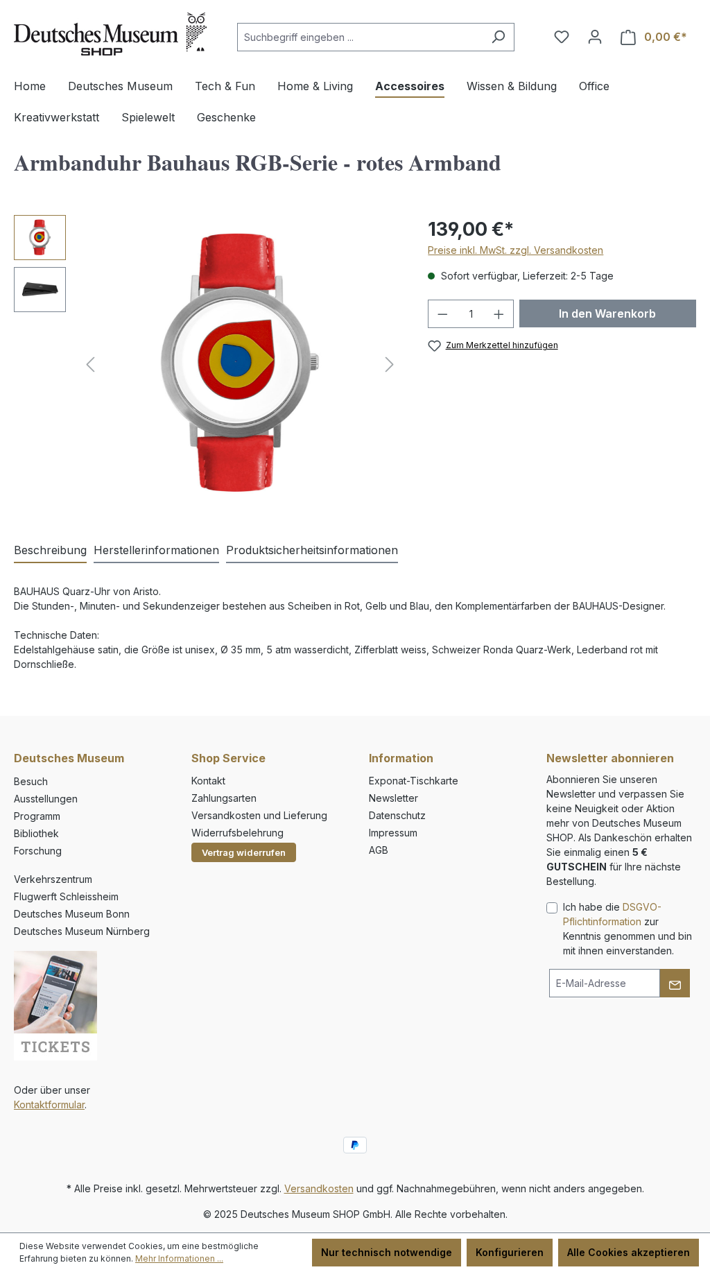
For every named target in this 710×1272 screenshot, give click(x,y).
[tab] (50, 550)
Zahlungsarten (224, 798)
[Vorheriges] (90, 364)
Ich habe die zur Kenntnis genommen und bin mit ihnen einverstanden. (627, 928)
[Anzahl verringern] (442, 314)
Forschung (38, 851)
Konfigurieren (510, 1252)
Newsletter (393, 798)
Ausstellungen (46, 799)
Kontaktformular (49, 1104)
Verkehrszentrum (53, 879)
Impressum (393, 833)
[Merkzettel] (561, 37)
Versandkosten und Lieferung (259, 815)
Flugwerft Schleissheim (66, 896)
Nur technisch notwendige (386, 1252)
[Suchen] (498, 37)
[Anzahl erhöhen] (499, 314)
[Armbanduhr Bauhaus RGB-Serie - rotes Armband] (240, 364)
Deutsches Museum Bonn (72, 914)
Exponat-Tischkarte (413, 781)
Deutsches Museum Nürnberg (82, 931)
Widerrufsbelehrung (237, 833)
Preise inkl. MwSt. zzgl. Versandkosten (515, 250)
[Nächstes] (389, 364)
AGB (378, 850)
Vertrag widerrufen (244, 852)
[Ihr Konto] (595, 37)
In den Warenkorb (607, 313)
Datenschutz (397, 815)
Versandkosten (319, 1188)
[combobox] (360, 37)
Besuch (31, 781)
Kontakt (208, 781)
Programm (37, 816)
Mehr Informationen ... (179, 1258)
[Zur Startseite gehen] (110, 33)
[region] (207, 364)
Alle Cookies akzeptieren (628, 1252)
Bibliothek (36, 833)
